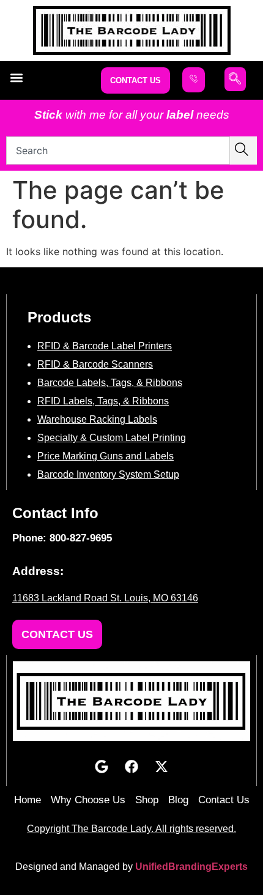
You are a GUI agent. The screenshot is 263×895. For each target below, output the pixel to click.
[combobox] (118, 150)
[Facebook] (131, 766)
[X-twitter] (161, 766)
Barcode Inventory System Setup (108, 474)
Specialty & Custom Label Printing (111, 438)
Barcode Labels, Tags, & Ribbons (109, 382)
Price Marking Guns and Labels (105, 456)
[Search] (243, 150)
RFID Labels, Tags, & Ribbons (103, 401)
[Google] (101, 766)
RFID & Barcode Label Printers (104, 346)
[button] (16, 77)
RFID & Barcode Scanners (95, 364)
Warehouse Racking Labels (97, 419)
